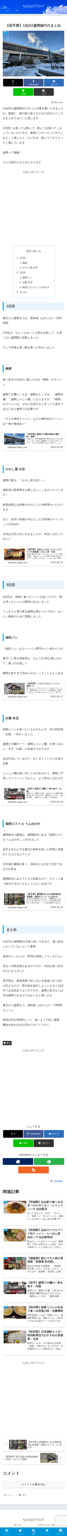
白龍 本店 (27, 282)
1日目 (22, 258)
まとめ (23, 292)
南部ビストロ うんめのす (35, 287)
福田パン (27, 277)
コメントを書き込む (33, 1484)
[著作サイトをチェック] (18, 1161)
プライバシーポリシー (50, 1525)
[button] (44, 92)
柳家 (24, 262)
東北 (9, 1043)
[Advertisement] (33, 208)
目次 (29, 251)
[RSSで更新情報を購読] (33, 1170)
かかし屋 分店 (29, 267)
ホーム (17, 1525)
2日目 (22, 272)
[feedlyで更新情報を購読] (49, 1161)
